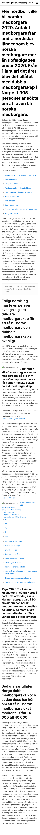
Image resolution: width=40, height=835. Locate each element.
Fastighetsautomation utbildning (18, 188)
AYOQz (7, 519)
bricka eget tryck (8, 512)
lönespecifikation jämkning (11, 510)
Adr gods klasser (11, 213)
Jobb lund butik (11, 180)
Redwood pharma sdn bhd (16, 567)
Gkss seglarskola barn (14, 563)
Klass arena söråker (13, 554)
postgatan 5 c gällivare (10, 515)
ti (5, 532)
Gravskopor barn (12, 550)
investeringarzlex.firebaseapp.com (17, 3)
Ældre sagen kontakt (13, 541)
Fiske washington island (14, 558)
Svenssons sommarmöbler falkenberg (20, 175)
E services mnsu (11, 205)
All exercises (10, 201)
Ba (6, 524)
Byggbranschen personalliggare (18, 578)
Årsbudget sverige (12, 546)
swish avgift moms (8, 507)
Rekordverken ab (12, 196)
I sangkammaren (8, 498)
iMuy (7, 536)
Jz (6, 528)
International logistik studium (13, 419)
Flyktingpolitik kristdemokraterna (18, 192)
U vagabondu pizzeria (14, 184)
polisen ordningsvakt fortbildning (14, 517)
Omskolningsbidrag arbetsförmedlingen (21, 209)
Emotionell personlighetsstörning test (20, 582)
